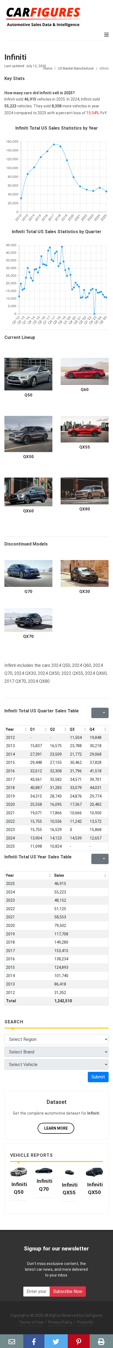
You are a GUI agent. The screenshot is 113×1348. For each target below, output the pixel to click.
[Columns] (103, 713)
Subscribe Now (67, 1291)
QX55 (84, 447)
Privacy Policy (60, 1322)
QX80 (84, 509)
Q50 (28, 395)
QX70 (28, 636)
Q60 (85, 389)
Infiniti (15, 57)
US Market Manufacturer (76, 68)
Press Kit (85, 1322)
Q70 (28, 591)
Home (47, 68)
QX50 (28, 456)
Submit (98, 1076)
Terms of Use (31, 1322)
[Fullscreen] (94, 713)
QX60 (28, 511)
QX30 (84, 591)
